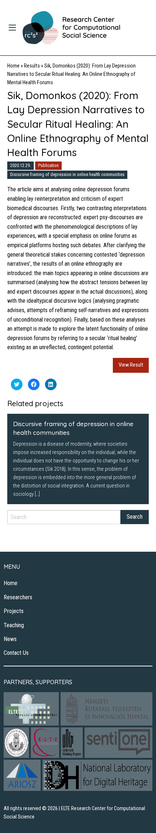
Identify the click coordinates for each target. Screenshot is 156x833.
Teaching (14, 625)
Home (13, 66)
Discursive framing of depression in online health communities (67, 174)
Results (32, 66)
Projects (14, 611)
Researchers (18, 597)
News (10, 639)
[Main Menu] (12, 27)
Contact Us (16, 652)
